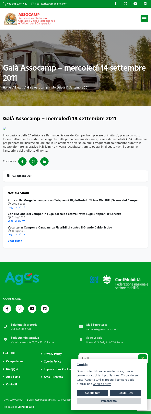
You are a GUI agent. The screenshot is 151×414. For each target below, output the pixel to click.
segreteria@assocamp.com (51, 4)
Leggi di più (15, 207)
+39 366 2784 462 (17, 4)
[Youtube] (135, 3)
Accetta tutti (92, 392)
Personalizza (109, 400)
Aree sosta (13, 376)
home (7, 87)
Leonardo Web (26, 407)
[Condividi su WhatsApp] (33, 161)
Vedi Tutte (15, 241)
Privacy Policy (53, 354)
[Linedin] (45, 309)
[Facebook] (116, 3)
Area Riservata (53, 377)
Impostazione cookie (57, 369)
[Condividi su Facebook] (22, 161)
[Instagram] (125, 3)
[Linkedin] (145, 3)
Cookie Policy (52, 361)
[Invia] (142, 358)
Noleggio (12, 369)
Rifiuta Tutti (126, 392)
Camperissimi (15, 361)
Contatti (11, 384)
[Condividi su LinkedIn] (44, 161)
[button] (144, 18)
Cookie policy (102, 383)
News (19, 87)
